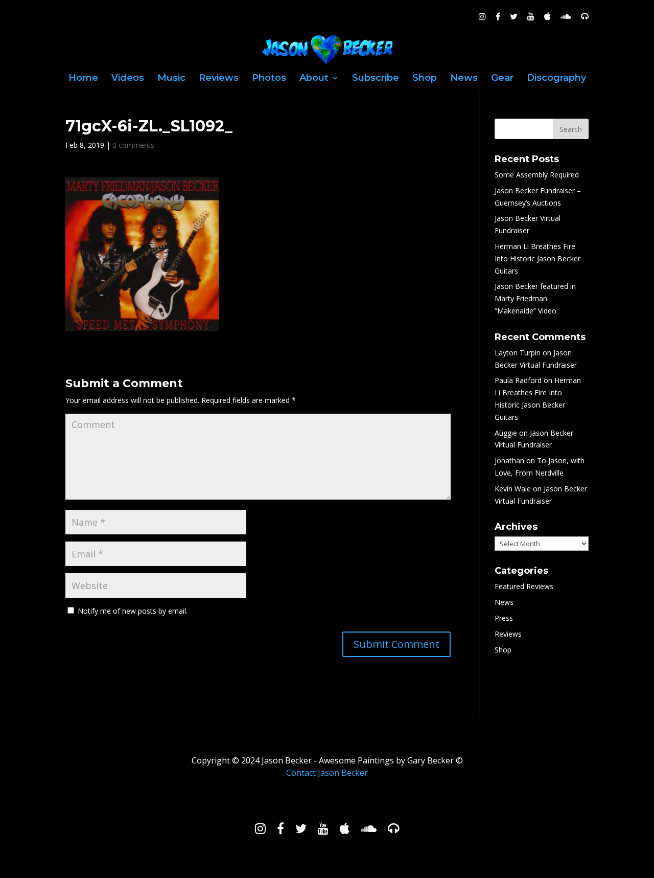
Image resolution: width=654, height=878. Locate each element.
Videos (127, 78)
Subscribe (375, 78)
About (314, 78)
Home (83, 78)
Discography (556, 78)
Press (504, 618)
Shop (424, 78)
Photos (269, 78)
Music (171, 78)
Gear (502, 78)
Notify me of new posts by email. (133, 611)
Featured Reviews (524, 586)
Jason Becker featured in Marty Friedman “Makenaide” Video (535, 298)
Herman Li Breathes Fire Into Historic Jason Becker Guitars (537, 258)
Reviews (219, 78)
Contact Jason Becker (327, 772)
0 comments (133, 145)
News (464, 78)
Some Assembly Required (537, 174)
